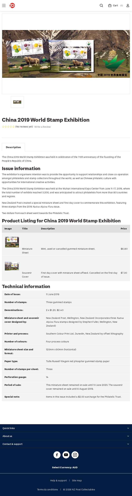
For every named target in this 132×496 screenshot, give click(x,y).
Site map (77, 480)
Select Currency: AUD (65, 467)
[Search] (101, 5)
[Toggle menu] (4, 5)
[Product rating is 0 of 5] (8, 127)
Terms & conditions (47, 489)
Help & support (58, 480)
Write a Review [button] (42, 126)
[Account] (128, 5)
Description (13, 147)
